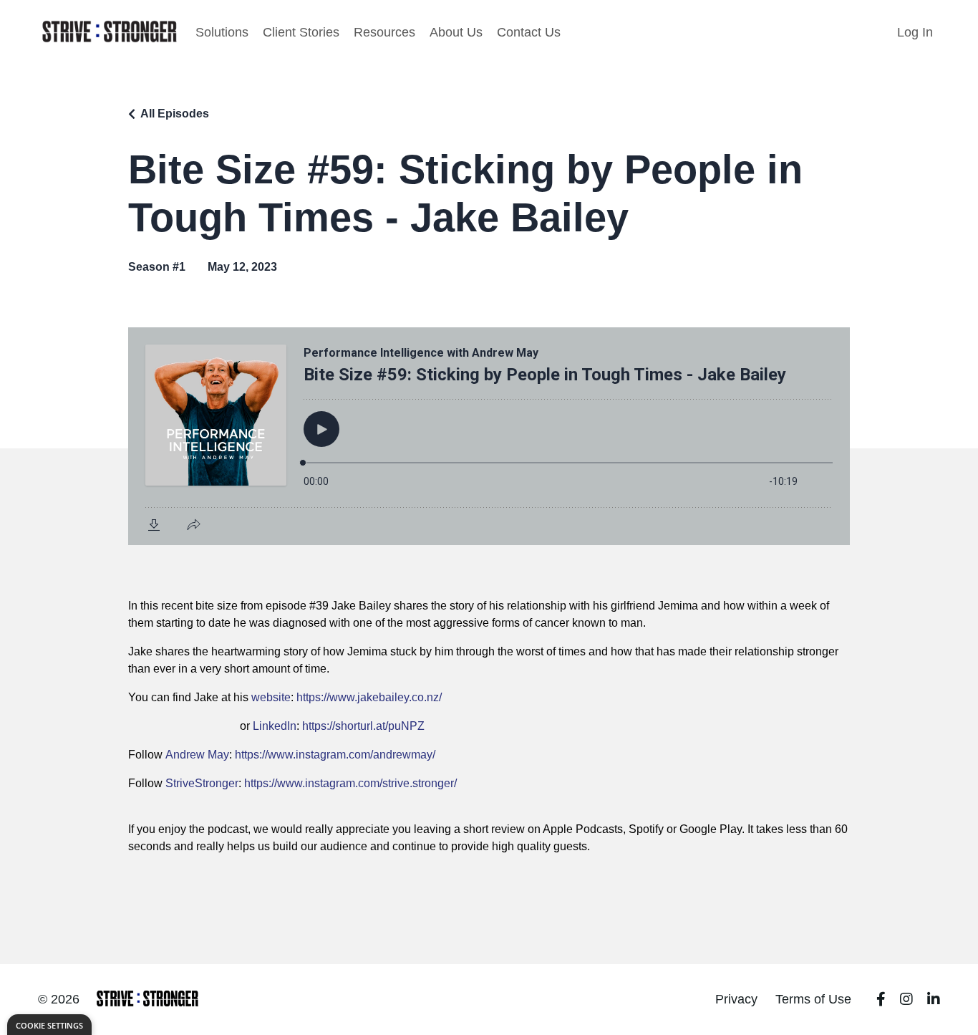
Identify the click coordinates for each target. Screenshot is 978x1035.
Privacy (736, 999)
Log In (915, 32)
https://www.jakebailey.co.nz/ (369, 697)
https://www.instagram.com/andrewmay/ (335, 754)
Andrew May (197, 754)
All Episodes (174, 113)
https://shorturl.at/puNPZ (363, 726)
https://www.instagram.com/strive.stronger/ (350, 783)
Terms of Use (813, 999)
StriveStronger (201, 783)
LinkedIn (274, 726)
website (271, 697)
